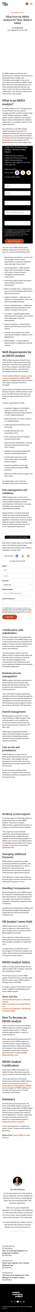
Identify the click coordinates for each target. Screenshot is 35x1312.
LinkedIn (17, 172)
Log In (19, 169)
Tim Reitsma (19, 1189)
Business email (10, 208)
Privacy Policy (19, 235)
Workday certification (10, 845)
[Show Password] (29, 223)
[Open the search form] (26, 4)
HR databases (7, 140)
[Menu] (31, 3)
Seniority (8, 199)
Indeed (14, 975)
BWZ (22, 1306)
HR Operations (17, 12)
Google (23, 172)
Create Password (10, 219)
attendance (15, 293)
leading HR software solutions (13, 1121)
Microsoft (28, 172)
